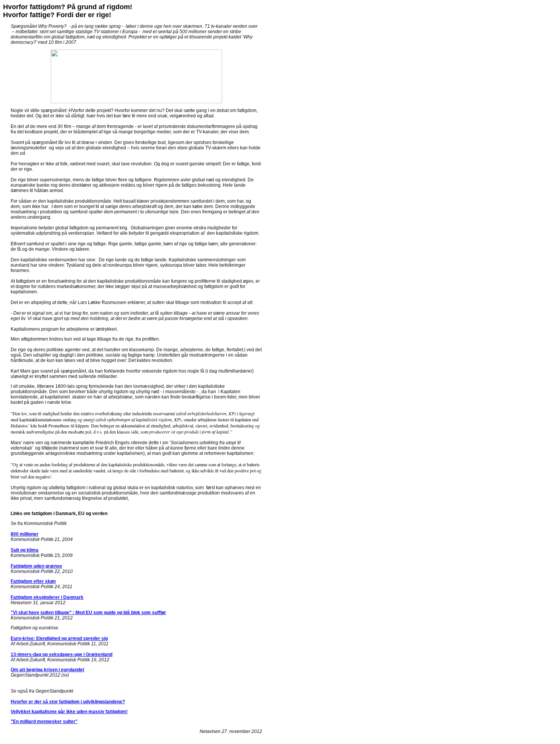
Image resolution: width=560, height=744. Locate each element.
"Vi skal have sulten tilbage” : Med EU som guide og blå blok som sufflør (88, 612)
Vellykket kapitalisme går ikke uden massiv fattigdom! (69, 711)
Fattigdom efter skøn (33, 581)
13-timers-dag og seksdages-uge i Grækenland (61, 654)
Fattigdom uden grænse (36, 566)
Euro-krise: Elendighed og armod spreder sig (59, 638)
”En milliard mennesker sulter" (44, 721)
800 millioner (24, 534)
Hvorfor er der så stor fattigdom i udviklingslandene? (68, 701)
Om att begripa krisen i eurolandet (47, 669)
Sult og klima (24, 550)
